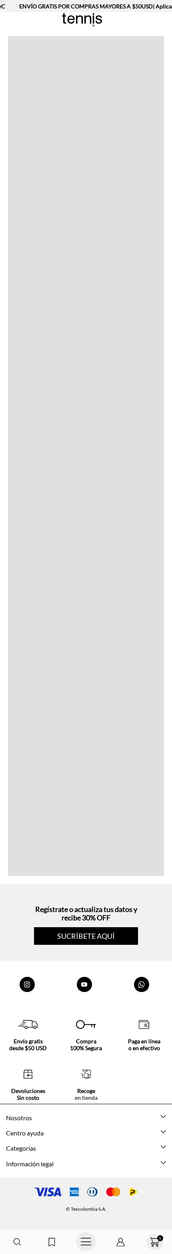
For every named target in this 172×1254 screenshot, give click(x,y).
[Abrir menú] (86, 1242)
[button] (17, 1242)
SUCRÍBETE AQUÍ (86, 936)
